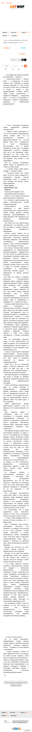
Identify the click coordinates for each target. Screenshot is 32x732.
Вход (3, 2)
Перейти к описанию (9, 682)
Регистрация (9, 2)
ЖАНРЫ (4, 32)
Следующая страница (16, 685)
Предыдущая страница (21, 682)
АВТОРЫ (13, 32)
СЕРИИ (4, 35)
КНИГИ (24, 32)
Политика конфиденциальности (19, 722)
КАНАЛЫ (14, 35)
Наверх (27, 730)
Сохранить (23, 47)
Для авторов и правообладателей (20, 720)
